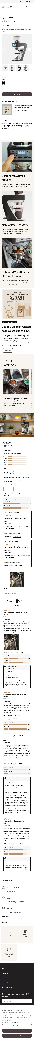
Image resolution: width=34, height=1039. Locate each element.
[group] (5, 68)
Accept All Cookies (17, 1035)
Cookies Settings (17, 1025)
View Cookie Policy (13, 1022)
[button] (27, 7)
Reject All (17, 1030)
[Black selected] (3, 83)
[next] (29, 49)
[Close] (32, 1008)
